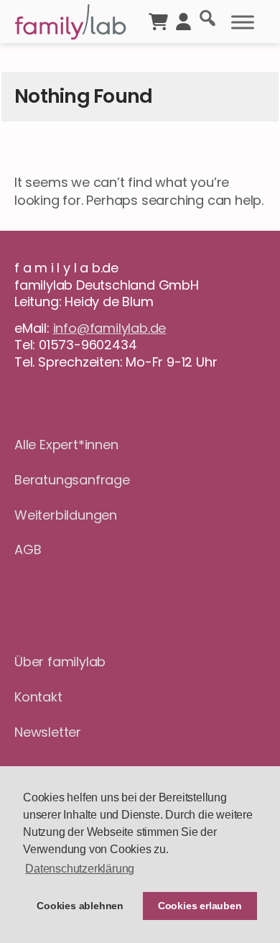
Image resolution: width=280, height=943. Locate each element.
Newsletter (47, 732)
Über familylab (60, 662)
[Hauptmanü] (242, 22)
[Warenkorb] (158, 20)
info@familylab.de (110, 328)
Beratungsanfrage (72, 480)
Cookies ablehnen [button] (80, 905)
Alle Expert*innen (66, 445)
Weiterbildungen (65, 515)
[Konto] (183, 20)
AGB (27, 549)
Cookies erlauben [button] (200, 905)
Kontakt (38, 697)
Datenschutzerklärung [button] (79, 868)
